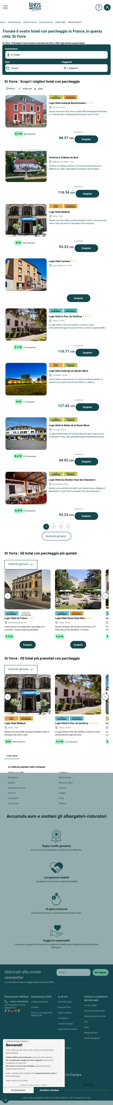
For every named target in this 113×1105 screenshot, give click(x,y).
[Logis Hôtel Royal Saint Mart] (78, 589)
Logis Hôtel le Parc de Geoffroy (66, 316)
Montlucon (13, 777)
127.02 (66, 405)
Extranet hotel (64, 1007)
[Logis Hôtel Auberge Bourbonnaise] (26, 111)
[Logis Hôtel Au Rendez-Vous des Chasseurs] (26, 488)
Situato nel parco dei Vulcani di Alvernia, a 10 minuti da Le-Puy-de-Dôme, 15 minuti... (75, 628)
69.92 (66, 460)
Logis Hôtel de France (16, 618)
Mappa (12, 88)
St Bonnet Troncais (16, 787)
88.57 (66, 137)
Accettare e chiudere (49, 1090)
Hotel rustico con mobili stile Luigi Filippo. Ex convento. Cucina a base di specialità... (24, 628)
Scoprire (86, 139)
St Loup (62, 787)
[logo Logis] (35, 6)
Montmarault (65, 777)
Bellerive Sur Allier (16, 772)
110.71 (66, 351)
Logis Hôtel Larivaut (60, 261)
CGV (86, 1021)
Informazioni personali (94, 1010)
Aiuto (86, 1027)
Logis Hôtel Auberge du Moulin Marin (69, 370)
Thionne (62, 803)
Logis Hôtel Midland (59, 212)
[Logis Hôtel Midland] (26, 220)
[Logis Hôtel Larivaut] (26, 274)
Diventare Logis (65, 1001)
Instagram (66, 1047)
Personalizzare (18, 1090)
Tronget (62, 793)
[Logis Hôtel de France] (27, 589)
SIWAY (88, 1097)
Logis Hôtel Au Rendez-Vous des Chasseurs (72, 479)
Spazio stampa (64, 1012)
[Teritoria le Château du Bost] (26, 165)
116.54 (66, 192)
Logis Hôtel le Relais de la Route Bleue (69, 425)
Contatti (35, 1007)
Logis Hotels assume (67, 1029)
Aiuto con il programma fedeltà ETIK (41, 1014)
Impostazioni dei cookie (94, 1016)
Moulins (11, 782)
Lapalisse (63, 772)
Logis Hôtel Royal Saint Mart (70, 618)
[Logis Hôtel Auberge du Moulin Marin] (26, 379)
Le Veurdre (13, 798)
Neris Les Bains (66, 782)
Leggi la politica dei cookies (17, 1080)
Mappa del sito (91, 1032)
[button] (5, 1100)
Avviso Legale (90, 1005)
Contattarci (63, 1018)
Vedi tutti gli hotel (56, 536)
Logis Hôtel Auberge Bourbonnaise (67, 103)
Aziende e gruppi (65, 1023)
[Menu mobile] (5, 7)
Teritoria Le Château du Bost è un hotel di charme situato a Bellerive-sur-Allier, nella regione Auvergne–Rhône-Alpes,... (75, 167)
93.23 (66, 246)
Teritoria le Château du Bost (64, 157)
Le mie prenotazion (39, 1001)
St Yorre (11, 793)
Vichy (61, 798)
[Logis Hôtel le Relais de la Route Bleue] (26, 433)
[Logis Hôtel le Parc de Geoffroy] (26, 324)
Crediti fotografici (92, 1038)
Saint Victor (13, 803)
